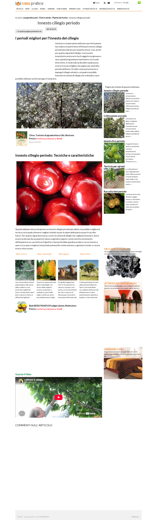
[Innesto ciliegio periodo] (115, 102)
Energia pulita (123, 9)
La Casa (35, 9)
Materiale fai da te (107, 9)
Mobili (42, 9)
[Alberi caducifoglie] (47, 270)
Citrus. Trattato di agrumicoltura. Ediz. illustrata (51, 135)
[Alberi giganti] (68, 270)
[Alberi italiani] (89, 270)
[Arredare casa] (123, 363)
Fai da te (19, 9)
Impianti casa (74, 9)
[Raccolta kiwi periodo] (115, 203)
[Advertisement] (42, 15)
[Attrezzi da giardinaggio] (123, 297)
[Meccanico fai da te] (123, 262)
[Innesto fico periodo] (115, 153)
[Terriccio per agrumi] (115, 178)
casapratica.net (30, 17)
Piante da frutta (59, 17)
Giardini (51, 9)
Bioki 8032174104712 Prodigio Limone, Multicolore (52, 305)
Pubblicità (135, 517)
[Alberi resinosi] (25, 270)
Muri (27, 9)
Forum (97, 3)
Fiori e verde (62, 9)
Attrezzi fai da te (90, 9)
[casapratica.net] (29, 3)
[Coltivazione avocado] (115, 127)
